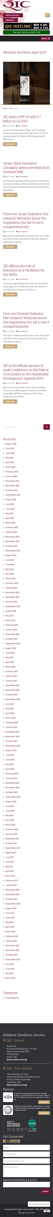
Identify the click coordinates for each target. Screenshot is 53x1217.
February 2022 (12, 671)
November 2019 (12, 736)
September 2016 (13, 903)
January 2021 (11, 680)
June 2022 (10, 652)
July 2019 (10, 755)
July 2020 (10, 704)
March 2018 (10, 824)
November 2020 (12, 690)
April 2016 (10, 927)
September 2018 (13, 796)
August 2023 (11, 611)
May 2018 (9, 815)
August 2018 (11, 801)
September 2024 (13, 550)
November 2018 (12, 787)
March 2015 (10, 978)
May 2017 (9, 866)
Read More (44, 1102)
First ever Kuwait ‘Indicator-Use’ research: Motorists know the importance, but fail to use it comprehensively (26, 320)
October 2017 (11, 843)
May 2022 (9, 657)
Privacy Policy (30, 1213)
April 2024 (10, 573)
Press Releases (12, 997)
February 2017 (12, 880)
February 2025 (12, 527)
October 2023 (11, 601)
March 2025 (10, 522)
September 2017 (13, 848)
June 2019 (10, 759)
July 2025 (10, 504)
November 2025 (12, 485)
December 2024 (12, 536)
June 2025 (10, 508)
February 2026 (12, 471)
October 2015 (11, 954)
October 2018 (11, 792)
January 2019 (11, 778)
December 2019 (12, 731)
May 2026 (9, 457)
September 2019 (13, 745)
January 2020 (11, 727)
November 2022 (12, 634)
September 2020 (13, 699)
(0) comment (23, 126)
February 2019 (12, 773)
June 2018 (10, 810)
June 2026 (10, 453)
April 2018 (10, 820)
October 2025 (11, 490)
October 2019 (11, 741)
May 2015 (9, 973)
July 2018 (10, 806)
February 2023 (12, 625)
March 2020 (10, 718)
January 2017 (11, 885)
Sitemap (21, 1213)
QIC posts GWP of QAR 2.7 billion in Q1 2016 (22, 118)
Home (5, 108)
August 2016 (11, 908)
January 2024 (11, 587)
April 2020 (10, 713)
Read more (10, 144)
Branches (10, 20)
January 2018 (11, 834)
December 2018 (12, 783)
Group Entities (12, 15)
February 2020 (12, 722)
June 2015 (10, 968)
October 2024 (11, 546)
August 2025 (11, 499)
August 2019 (11, 750)
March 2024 (10, 578)
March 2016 (10, 931)
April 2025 (10, 518)
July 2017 (10, 857)
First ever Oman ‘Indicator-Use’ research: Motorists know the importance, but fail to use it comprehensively (26, 220)
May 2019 (9, 764)
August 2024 (11, 555)
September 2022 (13, 643)
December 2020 (12, 685)
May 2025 (9, 513)
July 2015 (10, 964)
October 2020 (11, 694)
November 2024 (12, 541)
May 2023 (9, 615)
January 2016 (11, 940)
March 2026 (10, 467)
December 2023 (12, 592)
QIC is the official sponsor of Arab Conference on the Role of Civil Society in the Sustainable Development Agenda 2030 (25, 372)
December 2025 (12, 481)
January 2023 (11, 629)
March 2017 (10, 875)
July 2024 (10, 560)
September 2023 (13, 606)
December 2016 (12, 889)
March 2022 (10, 666)
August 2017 (11, 852)
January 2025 (11, 532)
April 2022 (10, 662)
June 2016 (10, 917)
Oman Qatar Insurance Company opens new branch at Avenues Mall (26, 167)
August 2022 (11, 648)
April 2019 (10, 769)
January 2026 (11, 476)
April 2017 (10, 871)
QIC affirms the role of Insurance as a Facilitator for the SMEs (23, 270)
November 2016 (12, 894)
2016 (11, 108)
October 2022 (11, 639)
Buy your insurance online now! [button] (26, 32)
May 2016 (9, 922)
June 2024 (10, 564)
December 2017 (12, 838)
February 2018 (12, 829)
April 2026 (10, 462)
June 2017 (10, 862)
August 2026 (11, 443)
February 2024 (12, 583)
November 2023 (12, 597)
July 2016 (10, 913)
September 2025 (13, 495)
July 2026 (10, 448)
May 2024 (9, 569)
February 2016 (12, 936)
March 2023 (10, 620)
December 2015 (12, 945)
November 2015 (12, 950)
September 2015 (13, 959)
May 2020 (9, 708)
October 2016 (11, 899)
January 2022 (11, 676)
